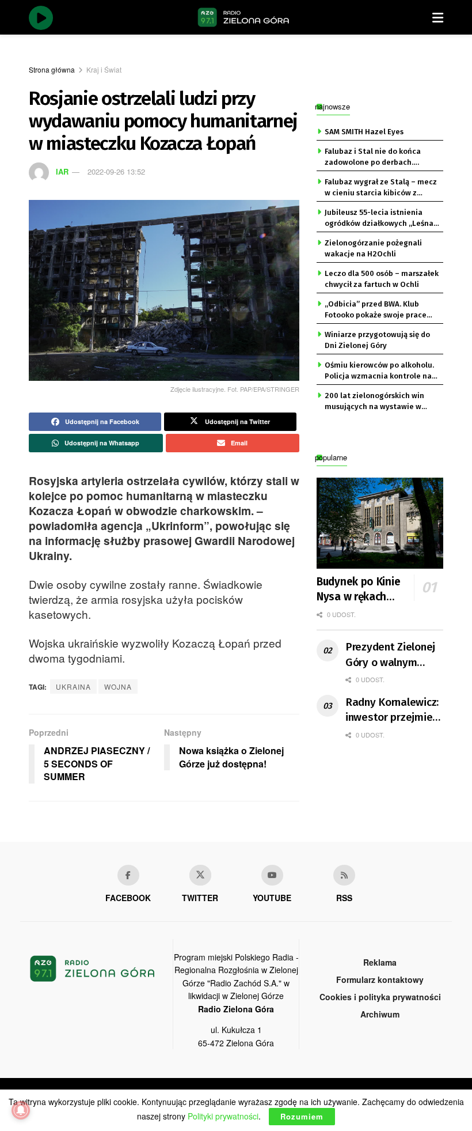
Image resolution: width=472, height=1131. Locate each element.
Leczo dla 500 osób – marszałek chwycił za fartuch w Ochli (382, 278)
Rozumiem (301, 1116)
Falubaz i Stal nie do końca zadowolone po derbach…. (373, 156)
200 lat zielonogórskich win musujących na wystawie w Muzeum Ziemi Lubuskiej (374, 401)
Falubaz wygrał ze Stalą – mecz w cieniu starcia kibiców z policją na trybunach (381, 187)
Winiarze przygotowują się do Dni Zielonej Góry (377, 339)
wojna (118, 686)
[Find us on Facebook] (128, 875)
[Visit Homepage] (243, 17)
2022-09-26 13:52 (116, 171)
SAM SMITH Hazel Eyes (364, 131)
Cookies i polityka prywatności (380, 997)
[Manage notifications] (21, 1110)
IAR (62, 171)
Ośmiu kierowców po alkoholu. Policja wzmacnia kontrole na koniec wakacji (379, 371)
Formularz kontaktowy (380, 979)
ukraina (73, 686)
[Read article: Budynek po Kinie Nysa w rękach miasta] (380, 523)
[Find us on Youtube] (272, 875)
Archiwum (379, 1014)
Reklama (380, 962)
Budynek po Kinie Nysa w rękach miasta (358, 590)
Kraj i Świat (103, 69)
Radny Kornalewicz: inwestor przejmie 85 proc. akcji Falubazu (392, 710)
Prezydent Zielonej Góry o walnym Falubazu (390, 655)
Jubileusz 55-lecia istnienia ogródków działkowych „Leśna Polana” (379, 218)
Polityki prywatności (223, 1116)
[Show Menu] (437, 17)
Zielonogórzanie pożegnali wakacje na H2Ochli (373, 248)
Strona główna (52, 69)
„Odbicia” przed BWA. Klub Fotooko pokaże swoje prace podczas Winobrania (376, 310)
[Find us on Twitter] (200, 875)
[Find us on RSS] (344, 875)
